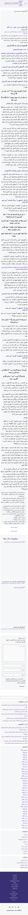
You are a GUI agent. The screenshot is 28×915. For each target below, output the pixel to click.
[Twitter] (12, 907)
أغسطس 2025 (24, 778)
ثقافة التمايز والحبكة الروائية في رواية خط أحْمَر (16, 718)
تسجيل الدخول (24, 860)
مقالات (25, 844)
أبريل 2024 (24, 816)
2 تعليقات (23, 583)
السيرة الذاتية (24, 837)
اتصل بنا (13, 891)
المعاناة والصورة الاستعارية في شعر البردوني (13, 581)
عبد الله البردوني (22, 61)
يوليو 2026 (25, 752)
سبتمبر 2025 (24, 776)
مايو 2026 (25, 757)
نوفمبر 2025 (24, 771)
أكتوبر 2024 (24, 801)
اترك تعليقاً (25, 31)
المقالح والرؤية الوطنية (19, 627)
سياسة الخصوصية (14, 897)
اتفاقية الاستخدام (13, 893)
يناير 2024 (25, 823)
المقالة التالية (14, 531)
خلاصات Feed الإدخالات (22, 862)
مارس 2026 (24, 761)
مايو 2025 (25, 785)
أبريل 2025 (24, 787)
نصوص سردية (24, 846)
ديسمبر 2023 (24, 825)
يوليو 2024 (25, 809)
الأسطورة (21, 70)
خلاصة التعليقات (23, 865)
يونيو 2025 (25, 783)
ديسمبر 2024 (24, 797)
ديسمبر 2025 (24, 769)
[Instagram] (15, 907)
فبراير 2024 (24, 820)
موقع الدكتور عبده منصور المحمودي (12, 2)
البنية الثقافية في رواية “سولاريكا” (11, 740)
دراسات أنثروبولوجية (22, 839)
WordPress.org (23, 867)
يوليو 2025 (25, 780)
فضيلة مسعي (24, 732)
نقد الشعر (20, 31)
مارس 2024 (24, 818)
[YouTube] (18, 907)
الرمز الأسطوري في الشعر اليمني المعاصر (13, 53)
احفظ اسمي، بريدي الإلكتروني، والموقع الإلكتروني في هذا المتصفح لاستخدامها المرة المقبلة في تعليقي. (15, 680)
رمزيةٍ (8, 247)
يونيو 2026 (25, 754)
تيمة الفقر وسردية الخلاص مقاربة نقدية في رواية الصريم (14, 720)
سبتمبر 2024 (24, 804)
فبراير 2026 (24, 764)
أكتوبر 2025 (24, 773)
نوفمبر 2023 (24, 827)
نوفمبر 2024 (24, 799)
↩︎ (18, 496)
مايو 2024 (25, 813)
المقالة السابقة (14, 527)
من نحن (13, 899)
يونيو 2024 (25, 811)
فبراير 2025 (24, 792)
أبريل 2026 (24, 759)
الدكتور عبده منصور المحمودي (20, 727)
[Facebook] (9, 907)
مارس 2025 (24, 790)
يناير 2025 (25, 794)
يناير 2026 (25, 766)
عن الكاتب (25, 841)
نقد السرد (25, 851)
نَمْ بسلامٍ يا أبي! (8, 743)
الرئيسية (15, 875)
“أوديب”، (4, 363)
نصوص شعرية (24, 848)
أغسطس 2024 (24, 806)
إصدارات (25, 834)
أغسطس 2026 (24, 750)
